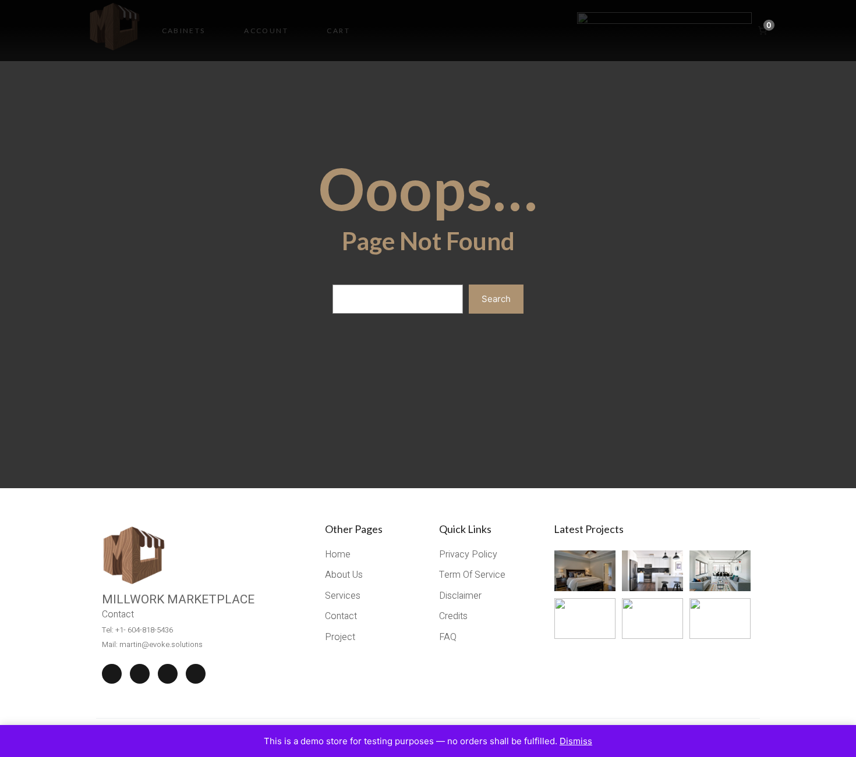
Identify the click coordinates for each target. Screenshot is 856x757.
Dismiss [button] (576, 741)
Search (496, 298)
